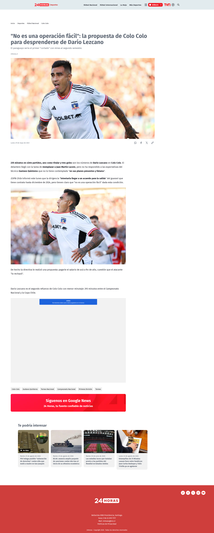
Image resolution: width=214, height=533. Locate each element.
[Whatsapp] (135, 143)
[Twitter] (146, 143)
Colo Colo (45, 23)
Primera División (85, 389)
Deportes (20, 23)
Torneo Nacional (47, 389)
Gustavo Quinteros (30, 389)
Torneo (98, 389)
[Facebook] (141, 143)
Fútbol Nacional (90, 5)
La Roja (123, 5)
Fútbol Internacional (109, 5)
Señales (155, 5)
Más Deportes (135, 5)
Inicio (13, 23)
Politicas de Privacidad (107, 524)
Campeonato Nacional (66, 389)
